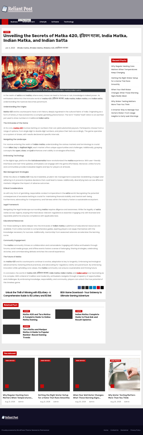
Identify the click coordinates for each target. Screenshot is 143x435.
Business (15, 21)
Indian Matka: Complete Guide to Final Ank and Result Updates (87, 317)
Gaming (6, 32)
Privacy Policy (135, 430)
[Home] (5, 22)
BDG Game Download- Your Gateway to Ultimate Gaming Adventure (81, 294)
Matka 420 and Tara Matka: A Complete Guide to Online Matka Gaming (37, 317)
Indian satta (82, 273)
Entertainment (29, 22)
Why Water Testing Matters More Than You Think (121, 396)
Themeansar (44, 430)
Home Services (10, 360)
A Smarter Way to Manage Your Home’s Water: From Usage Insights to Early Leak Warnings (125, 113)
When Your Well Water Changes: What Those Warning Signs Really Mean (124, 92)
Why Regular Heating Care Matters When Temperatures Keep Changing (124, 69)
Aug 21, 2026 (10, 402)
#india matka (23, 48)
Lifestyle (43, 22)
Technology (69, 22)
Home (106, 430)
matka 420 (18, 128)
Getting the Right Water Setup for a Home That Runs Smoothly (124, 81)
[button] (140, 21)
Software (55, 22)
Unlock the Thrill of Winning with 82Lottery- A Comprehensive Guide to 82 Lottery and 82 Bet (27, 294)
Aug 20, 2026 (80, 402)
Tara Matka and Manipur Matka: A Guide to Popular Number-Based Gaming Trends (36, 333)
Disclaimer (124, 430)
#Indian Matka (36, 48)
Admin (21, 402)
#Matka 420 (48, 48)
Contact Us (114, 430)
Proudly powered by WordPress (13, 430)
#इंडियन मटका (61, 48)
